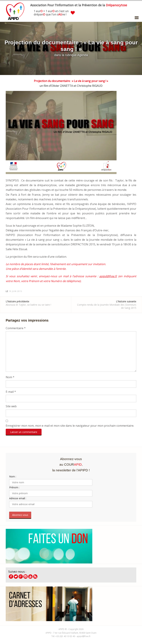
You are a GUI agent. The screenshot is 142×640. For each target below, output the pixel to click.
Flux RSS (35, 576)
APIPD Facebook (11, 576)
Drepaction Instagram (25, 576)
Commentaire (16, 328)
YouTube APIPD (30, 576)
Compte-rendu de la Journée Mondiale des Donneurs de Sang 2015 (106, 304)
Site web (11, 406)
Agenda (82, 55)
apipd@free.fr (108, 276)
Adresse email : (17, 498)
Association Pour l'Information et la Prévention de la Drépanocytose (15, 11)
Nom (10, 377)
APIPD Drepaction (21, 576)
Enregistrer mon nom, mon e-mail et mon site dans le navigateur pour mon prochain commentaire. (70, 426)
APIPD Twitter (16, 576)
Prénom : (14, 487)
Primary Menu (136, 17)
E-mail (11, 392)
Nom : (12, 476)
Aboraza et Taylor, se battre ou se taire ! (28, 303)
